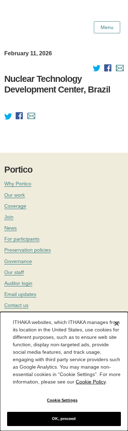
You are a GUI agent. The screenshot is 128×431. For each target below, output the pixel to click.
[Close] (116, 323)
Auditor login (18, 283)
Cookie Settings (62, 400)
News (10, 228)
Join (9, 217)
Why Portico (17, 183)
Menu (107, 27)
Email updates (20, 294)
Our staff (14, 272)
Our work (14, 195)
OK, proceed (64, 418)
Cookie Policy (91, 382)
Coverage (15, 206)
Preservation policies (27, 250)
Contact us (16, 305)
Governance (18, 261)
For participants (21, 239)
